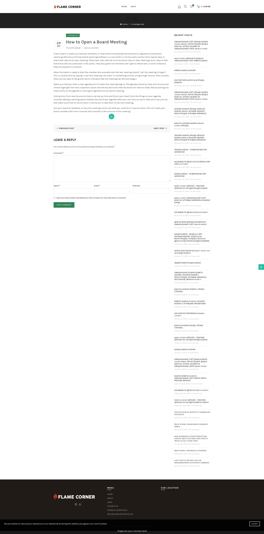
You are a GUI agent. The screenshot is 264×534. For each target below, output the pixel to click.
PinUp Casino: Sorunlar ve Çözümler (190, 451)
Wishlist (193, 5)
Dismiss (254, 267)
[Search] (185, 6)
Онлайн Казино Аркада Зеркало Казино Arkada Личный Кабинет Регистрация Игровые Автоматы (190, 137)
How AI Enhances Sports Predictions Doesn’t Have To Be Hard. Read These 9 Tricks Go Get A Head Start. (191, 438)
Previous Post (66, 128)
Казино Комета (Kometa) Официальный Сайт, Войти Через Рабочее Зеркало (190, 378)
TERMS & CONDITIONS (117, 510)
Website (136, 186)
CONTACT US (112, 506)
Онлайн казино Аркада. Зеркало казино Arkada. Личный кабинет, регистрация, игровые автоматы (190, 111)
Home (124, 6)
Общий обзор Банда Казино (187, 263)
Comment (59, 153)
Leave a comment (91, 48)
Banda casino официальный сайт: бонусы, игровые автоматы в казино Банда (192, 200)
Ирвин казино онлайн (185, 70)
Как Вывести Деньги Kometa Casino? (191, 390)
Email (97, 185)
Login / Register (179, 7)
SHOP (109, 502)
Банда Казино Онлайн (185, 350)
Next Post (159, 128)
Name (57, 185)
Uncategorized (137, 24)
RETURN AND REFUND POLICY (120, 514)
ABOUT (110, 498)
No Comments (195, 52)
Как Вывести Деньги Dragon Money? (191, 212)
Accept (255, 524)
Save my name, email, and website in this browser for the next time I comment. (91, 198)
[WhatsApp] (111, 116)
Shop (133, 6)
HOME (110, 494)
